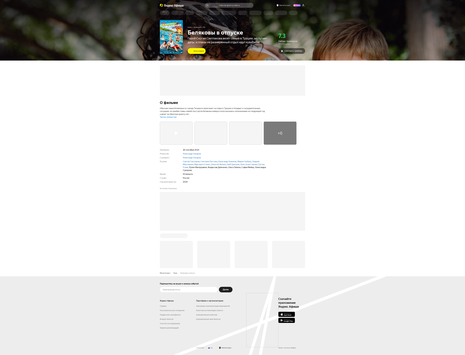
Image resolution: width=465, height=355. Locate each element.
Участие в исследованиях (170, 287)
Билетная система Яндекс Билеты (209, 274)
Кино (175, 236)
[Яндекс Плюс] (297, 5)
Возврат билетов (166, 282)
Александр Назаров (192, 154)
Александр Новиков (227, 161)
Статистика (200, 311)
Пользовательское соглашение (172, 274)
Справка (163, 269)
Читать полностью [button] (168, 117)
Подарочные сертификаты (170, 278)
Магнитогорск (165, 236)
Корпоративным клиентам (206, 278)
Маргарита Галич (202, 164)
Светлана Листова (209, 161)
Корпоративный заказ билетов (208, 282)
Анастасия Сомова (248, 164)
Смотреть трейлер (293, 51)
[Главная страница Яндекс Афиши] (161, 5)
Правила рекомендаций (169, 291)
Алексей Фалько (218, 164)
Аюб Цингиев (233, 164)
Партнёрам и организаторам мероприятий (213, 269)
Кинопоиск (172, 188)
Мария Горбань (244, 161)
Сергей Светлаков (191, 161)
